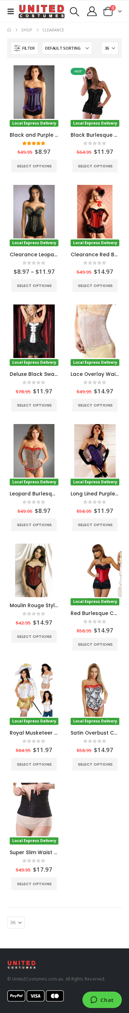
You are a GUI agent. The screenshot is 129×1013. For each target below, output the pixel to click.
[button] (13, 11)
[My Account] (92, 11)
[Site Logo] (41, 11)
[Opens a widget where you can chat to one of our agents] (102, 1000)
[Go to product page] (34, 570)
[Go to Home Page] (9, 30)
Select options (34, 166)
